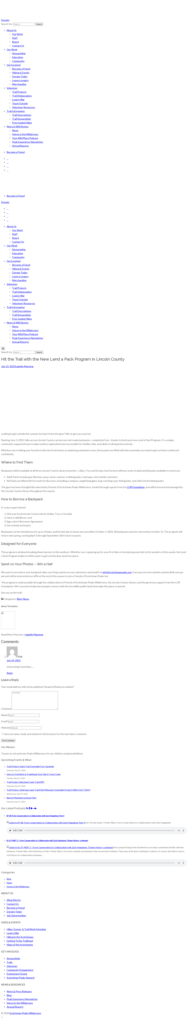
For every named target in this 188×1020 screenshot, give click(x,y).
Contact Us (18, 45)
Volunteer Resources (23, 107)
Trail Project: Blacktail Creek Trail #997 (25, 782)
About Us (12, 30)
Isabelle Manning (24, 366)
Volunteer (12, 88)
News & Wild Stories (17, 126)
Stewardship (19, 53)
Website (5, 727)
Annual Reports (20, 145)
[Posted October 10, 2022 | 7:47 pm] (60, 847)
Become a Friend (21, 68)
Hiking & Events (20, 72)
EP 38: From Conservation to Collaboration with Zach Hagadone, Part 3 (35, 816)
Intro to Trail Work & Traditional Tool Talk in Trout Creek (34, 774)
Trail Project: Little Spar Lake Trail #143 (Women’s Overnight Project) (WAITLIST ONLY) (48, 790)
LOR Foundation (136, 487)
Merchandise (19, 84)
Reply (10, 673)
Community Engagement (20, 969)
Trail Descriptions (21, 114)
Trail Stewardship (21, 118)
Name (4, 714)
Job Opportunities (16, 915)
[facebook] (8, 158)
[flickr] (8, 169)
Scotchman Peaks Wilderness (25, 1013)
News (15, 130)
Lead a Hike (18, 99)
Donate (5, 20)
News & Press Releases (19, 991)
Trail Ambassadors (22, 95)
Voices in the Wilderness (25, 134)
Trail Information (16, 111)
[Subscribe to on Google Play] (32, 808)
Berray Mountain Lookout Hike (21, 797)
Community (18, 61)
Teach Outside (20, 103)
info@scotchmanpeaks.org (117, 572)
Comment (6, 708)
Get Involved (14, 64)
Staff (14, 37)
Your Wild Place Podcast (25, 138)
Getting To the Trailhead (20, 940)
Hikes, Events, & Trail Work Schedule (26, 929)
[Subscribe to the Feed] (27, 808)
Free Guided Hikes (22, 122)
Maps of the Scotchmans (20, 944)
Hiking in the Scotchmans (20, 936)
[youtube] (8, 166)
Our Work (17, 34)
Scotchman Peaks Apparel (20, 977)
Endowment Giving (17, 973)
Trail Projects (19, 91)
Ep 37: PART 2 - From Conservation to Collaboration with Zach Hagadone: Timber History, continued (47, 840)
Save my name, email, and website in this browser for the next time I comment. (45, 733)
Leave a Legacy (20, 80)
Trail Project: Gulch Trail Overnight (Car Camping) (30, 766)
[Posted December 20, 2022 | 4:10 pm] (46, 822)
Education (17, 57)
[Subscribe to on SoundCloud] (34, 808)
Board (15, 41)
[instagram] (8, 162)
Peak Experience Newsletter (27, 141)
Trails (10, 962)
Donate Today (19, 76)
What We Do (14, 900)
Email (4, 721)
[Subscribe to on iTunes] (29, 808)
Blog (19, 598)
